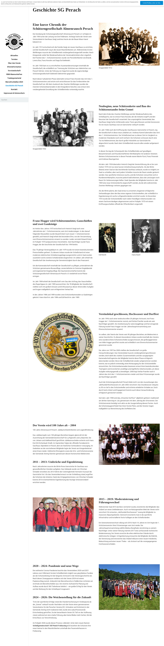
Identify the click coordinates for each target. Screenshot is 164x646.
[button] (33, 86)
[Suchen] (26, 99)
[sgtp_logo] (14, 41)
